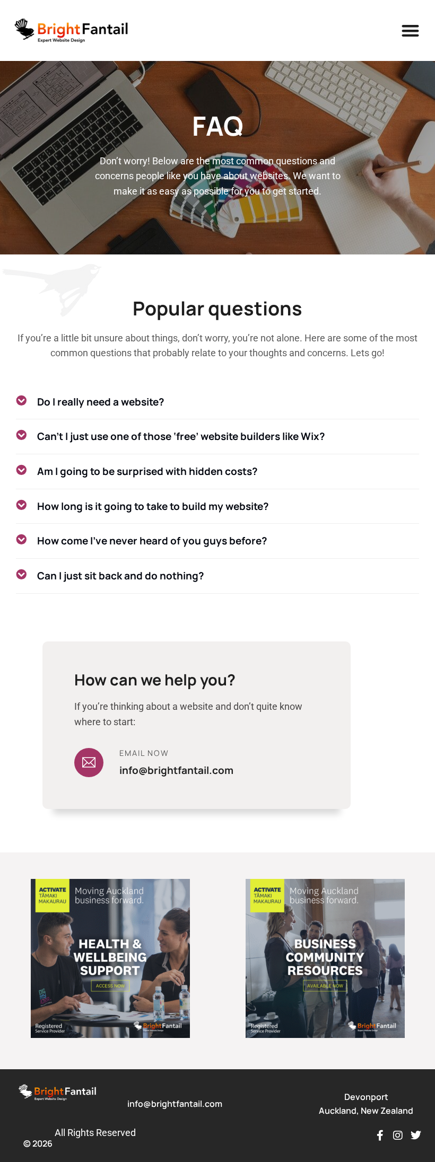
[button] (411, 30)
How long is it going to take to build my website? (153, 506)
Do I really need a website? (100, 402)
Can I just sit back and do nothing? (120, 576)
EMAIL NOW (144, 752)
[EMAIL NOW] (88, 762)
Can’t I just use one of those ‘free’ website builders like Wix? (181, 436)
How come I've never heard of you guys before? (152, 541)
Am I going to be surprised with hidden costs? (147, 471)
